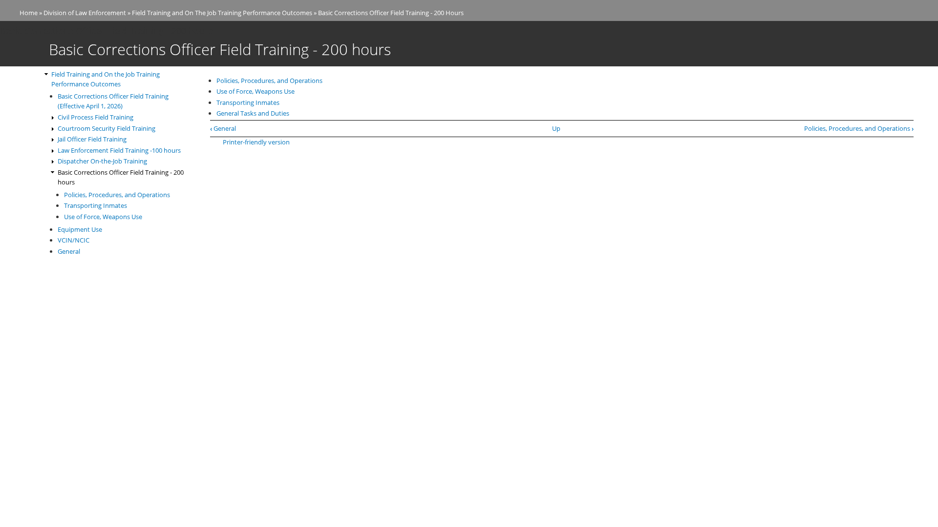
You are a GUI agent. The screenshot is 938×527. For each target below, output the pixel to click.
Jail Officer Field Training (92, 139)
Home (29, 12)
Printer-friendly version (256, 142)
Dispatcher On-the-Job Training (102, 161)
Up (556, 128)
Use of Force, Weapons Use (255, 91)
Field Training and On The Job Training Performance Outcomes (222, 12)
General (223, 128)
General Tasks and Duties (252, 113)
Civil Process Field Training (95, 117)
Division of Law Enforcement (84, 12)
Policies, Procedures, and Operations (269, 80)
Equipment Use (80, 229)
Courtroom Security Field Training (106, 128)
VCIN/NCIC (73, 240)
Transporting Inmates (247, 102)
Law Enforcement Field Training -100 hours (119, 150)
